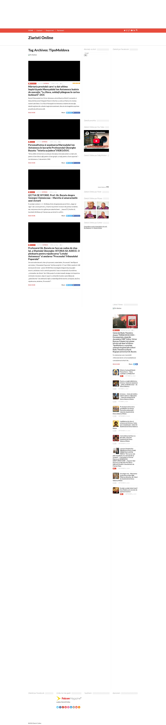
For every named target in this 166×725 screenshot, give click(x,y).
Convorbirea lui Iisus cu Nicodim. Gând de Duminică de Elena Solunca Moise (127, 438)
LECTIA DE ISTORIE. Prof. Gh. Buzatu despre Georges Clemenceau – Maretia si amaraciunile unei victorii (53, 198)
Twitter (70, 112)
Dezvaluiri (33, 83)
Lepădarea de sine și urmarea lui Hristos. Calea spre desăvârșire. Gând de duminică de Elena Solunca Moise (125, 424)
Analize (117, 330)
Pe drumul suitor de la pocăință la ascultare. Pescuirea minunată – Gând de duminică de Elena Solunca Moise (123, 410)
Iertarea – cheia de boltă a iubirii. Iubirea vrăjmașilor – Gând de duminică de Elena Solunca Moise (128, 396)
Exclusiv (32, 245)
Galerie (32, 142)
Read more (31, 112)
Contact (39, 30)
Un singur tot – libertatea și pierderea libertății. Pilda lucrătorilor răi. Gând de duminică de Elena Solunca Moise (125, 477)
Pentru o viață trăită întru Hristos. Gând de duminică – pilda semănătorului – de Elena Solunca (128, 383)
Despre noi (50, 30)
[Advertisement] (83, 13)
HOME (30, 30)
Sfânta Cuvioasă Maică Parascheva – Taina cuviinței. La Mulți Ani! (127, 371)
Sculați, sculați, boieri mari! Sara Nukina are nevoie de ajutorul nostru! (129, 489)
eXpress (46, 83)
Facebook (77, 112)
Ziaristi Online (40, 37)
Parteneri (60, 30)
